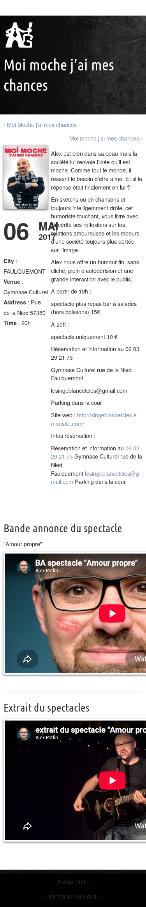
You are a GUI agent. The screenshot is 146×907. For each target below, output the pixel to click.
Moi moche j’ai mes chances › (105, 138)
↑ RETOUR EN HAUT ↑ (73, 897)
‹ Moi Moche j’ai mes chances (40, 124)
